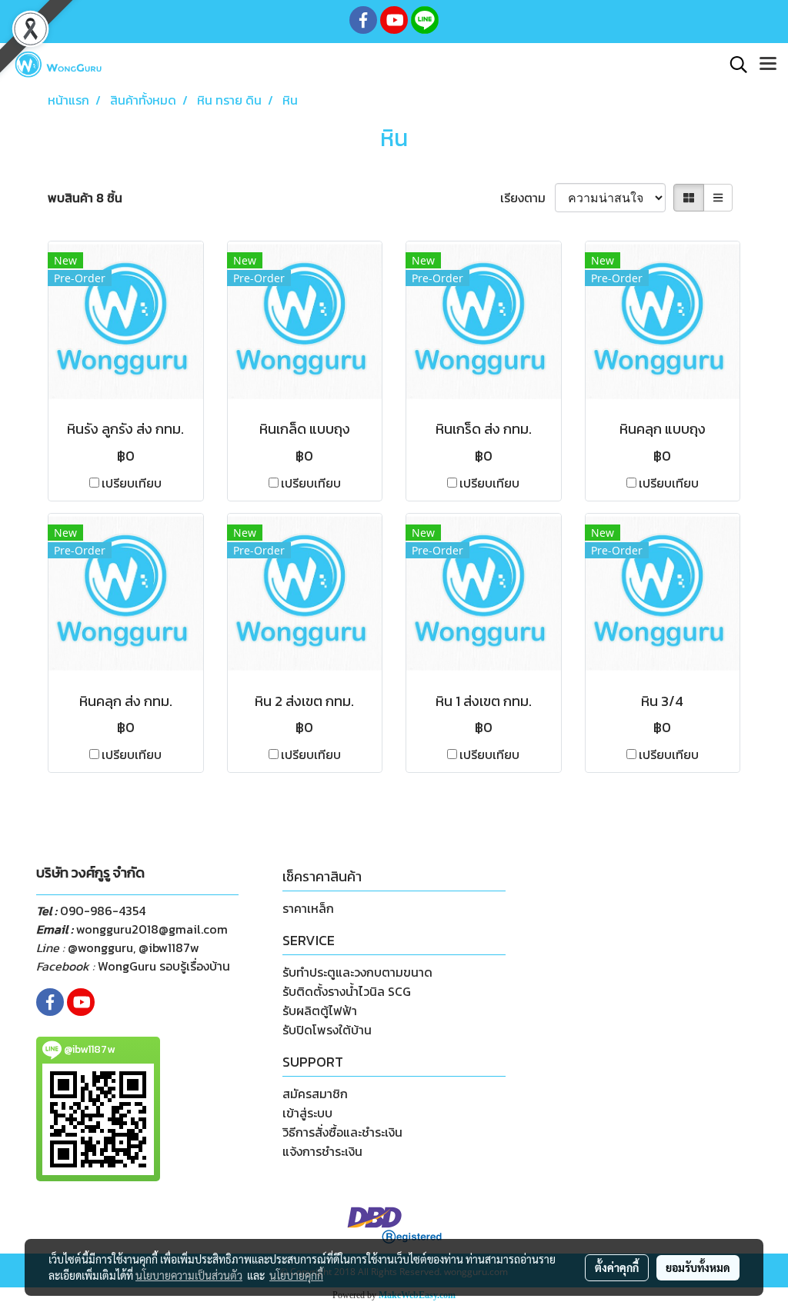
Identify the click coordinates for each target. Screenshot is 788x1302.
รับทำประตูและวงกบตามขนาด (357, 972)
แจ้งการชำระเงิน (322, 1151)
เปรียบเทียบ (132, 483)
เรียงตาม (527, 197)
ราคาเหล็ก (308, 908)
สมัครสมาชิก (315, 1093)
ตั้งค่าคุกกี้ (617, 1267)
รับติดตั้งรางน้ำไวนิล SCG (346, 991)
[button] (733, 64)
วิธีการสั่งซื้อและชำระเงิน (342, 1132)
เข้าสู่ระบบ (307, 1113)
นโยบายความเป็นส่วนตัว (188, 1275)
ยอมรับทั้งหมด (698, 1267)
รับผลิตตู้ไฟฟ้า (319, 1010)
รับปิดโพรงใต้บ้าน (327, 1030)
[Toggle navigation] (768, 65)
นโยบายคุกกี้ (296, 1275)
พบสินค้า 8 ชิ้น (85, 197)
